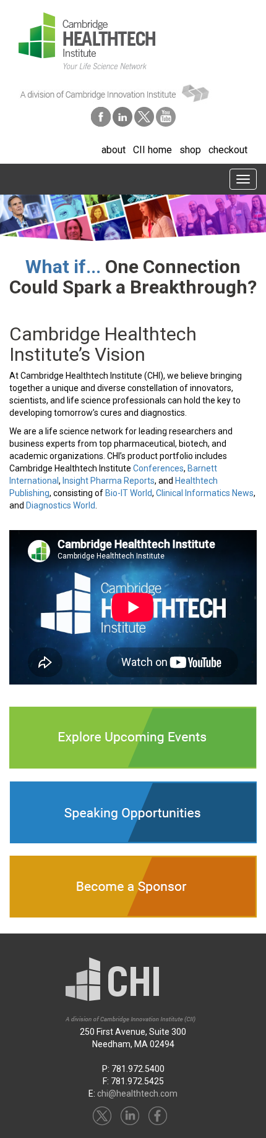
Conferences (158, 468)
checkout (227, 150)
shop (190, 150)
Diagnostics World (60, 505)
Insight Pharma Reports (108, 481)
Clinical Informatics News (205, 493)
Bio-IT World (128, 493)
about (113, 150)
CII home (152, 150)
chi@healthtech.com (137, 1093)
